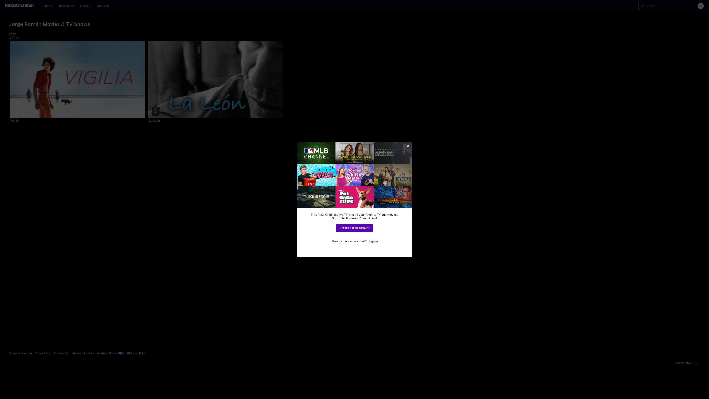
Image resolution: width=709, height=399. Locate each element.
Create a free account (355, 227)
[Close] (408, 146)
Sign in (373, 241)
